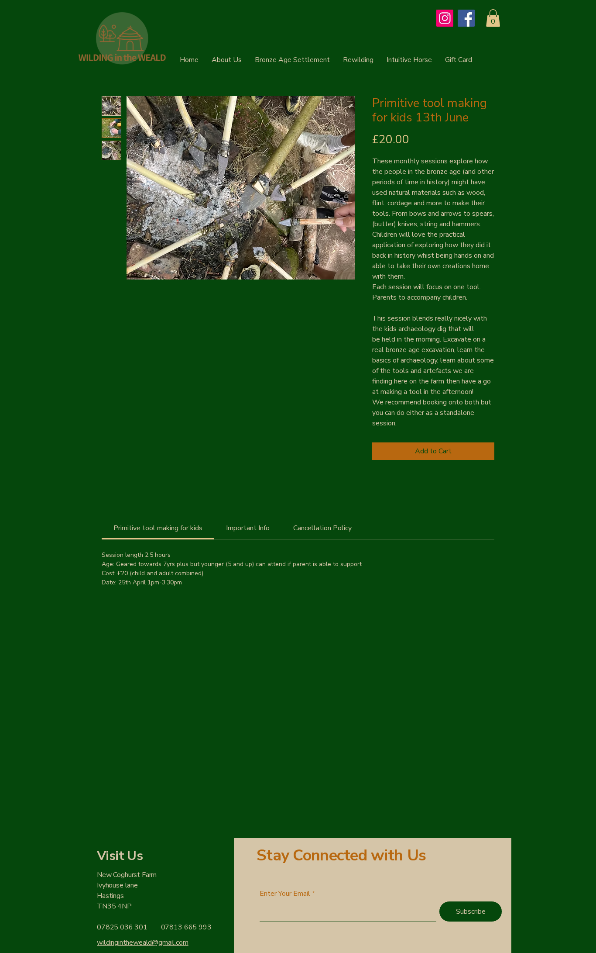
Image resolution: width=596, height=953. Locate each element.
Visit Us (120, 856)
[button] (493, 18)
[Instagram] (444, 18)
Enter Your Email (285, 893)
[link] (157, 528)
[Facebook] (466, 18)
